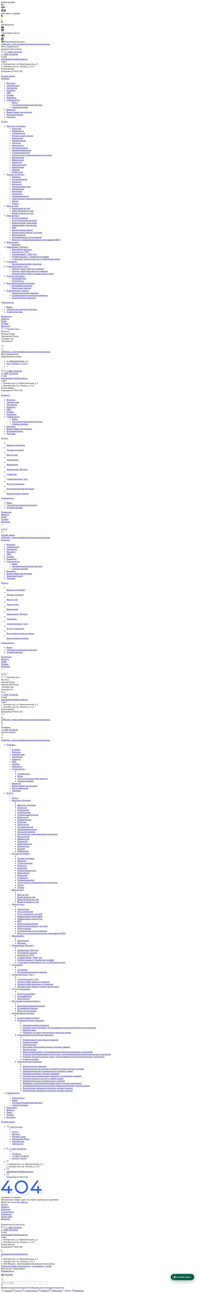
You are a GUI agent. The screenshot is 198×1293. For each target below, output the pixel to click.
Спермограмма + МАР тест (24, 254)
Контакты (5, 326)
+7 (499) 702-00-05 (13, 52)
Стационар (11, 261)
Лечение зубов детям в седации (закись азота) (33, 273)
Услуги (4, 121)
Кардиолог (17, 184)
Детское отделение (15, 174)
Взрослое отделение (15, 126)
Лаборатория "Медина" (17, 247)
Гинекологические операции (25, 293)
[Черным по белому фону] (2, 16)
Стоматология (18, 133)
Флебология (17, 172)
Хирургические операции (24, 298)
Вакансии (10, 110)
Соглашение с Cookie (42, 1266)
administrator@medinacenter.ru (14, 59)
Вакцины (16, 244)
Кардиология (18, 157)
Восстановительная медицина (20, 283)
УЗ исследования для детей (24, 220)
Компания (5, 1209)
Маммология (18, 160)
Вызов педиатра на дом (22, 213)
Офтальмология (19, 165)
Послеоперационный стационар (26, 264)
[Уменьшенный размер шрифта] (2, 4)
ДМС (8, 93)
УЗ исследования (20, 218)
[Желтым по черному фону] (2, 19)
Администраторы (20, 107)
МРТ (14, 228)
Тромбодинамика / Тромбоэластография (30, 257)
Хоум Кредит (18, 281)
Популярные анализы (22, 249)
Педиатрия (17, 191)
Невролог (16, 177)
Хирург (15, 203)
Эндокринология (20, 148)
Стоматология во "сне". (17, 266)
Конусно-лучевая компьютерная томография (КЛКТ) (36, 240)
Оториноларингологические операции (30, 295)
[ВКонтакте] (2, 343)
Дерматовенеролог (20, 196)
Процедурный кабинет (22, 230)
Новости (5, 319)
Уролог (15, 201)
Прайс (4, 321)
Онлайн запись (8, 76)
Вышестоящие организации (19, 112)
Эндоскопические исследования (26, 237)
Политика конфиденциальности (16, 1266)
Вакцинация (12, 242)
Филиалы (10, 83)
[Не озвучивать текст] (2, 39)
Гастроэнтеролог (19, 179)
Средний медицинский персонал (27, 105)
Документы (11, 88)
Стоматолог (17, 194)
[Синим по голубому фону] (2, 22)
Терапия (15, 169)
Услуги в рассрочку (15, 276)
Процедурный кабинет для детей (27, 232)
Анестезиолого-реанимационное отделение (32, 155)
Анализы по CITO (20, 252)
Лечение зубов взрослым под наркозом (30, 271)
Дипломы (10, 117)
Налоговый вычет (14, 114)
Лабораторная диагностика (24, 225)
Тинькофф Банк (19, 278)
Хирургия (16, 128)
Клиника (5, 78)
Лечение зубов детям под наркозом (28, 269)
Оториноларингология (22, 136)
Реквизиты (11, 97)
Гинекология (18, 131)
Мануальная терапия (21, 288)
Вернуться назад (8, 1202)
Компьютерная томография (24, 223)
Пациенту (11, 90)
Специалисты (13, 100)
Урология (16, 143)
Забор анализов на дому (23, 211)
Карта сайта (6, 1216)
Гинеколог (16, 182)
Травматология (19, 140)
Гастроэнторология (21, 153)
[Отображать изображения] (2, 27)
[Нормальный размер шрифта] (3, 7)
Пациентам (6, 316)
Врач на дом (12, 206)
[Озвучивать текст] (2, 36)
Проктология (18, 167)
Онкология (17, 162)
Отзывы (10, 95)
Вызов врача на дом (21, 208)
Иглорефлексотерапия (22, 286)
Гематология (17, 145)
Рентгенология (19, 235)
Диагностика (12, 215)
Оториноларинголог (21, 186)
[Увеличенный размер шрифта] (3, 11)
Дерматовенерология (21, 150)
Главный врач (12, 85)
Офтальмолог (18, 189)
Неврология (17, 138)
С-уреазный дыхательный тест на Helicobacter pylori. (36, 259)
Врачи (15, 102)
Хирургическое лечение (17, 290)
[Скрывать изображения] (2, 30)
